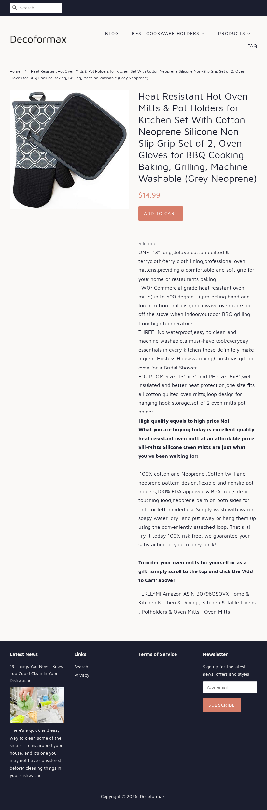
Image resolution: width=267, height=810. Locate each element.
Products (232, 33)
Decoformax (152, 796)
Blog (112, 33)
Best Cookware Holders (166, 33)
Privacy (81, 675)
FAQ (252, 45)
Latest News (24, 654)
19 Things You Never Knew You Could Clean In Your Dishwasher (36, 673)
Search (81, 666)
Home (15, 71)
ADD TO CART (160, 213)
